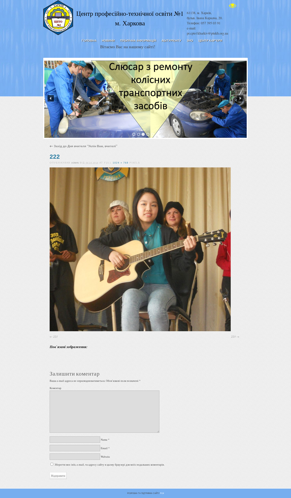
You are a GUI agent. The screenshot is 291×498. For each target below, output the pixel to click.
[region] (145, 98)
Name (104, 439)
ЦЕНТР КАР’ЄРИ (210, 40)
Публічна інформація (138, 40)
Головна (89, 40)
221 (55, 336)
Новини (108, 40)
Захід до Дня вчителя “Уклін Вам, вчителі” (83, 146)
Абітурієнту (171, 40)
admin (75, 163)
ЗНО (190, 40)
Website (105, 457)
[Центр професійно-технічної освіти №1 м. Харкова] (58, 34)
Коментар (55, 388)
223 (233, 336)
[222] (140, 330)
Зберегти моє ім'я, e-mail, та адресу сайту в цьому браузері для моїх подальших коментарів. (109, 464)
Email (104, 448)
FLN (162, 493)
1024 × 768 (120, 162)
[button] (51, 98)
